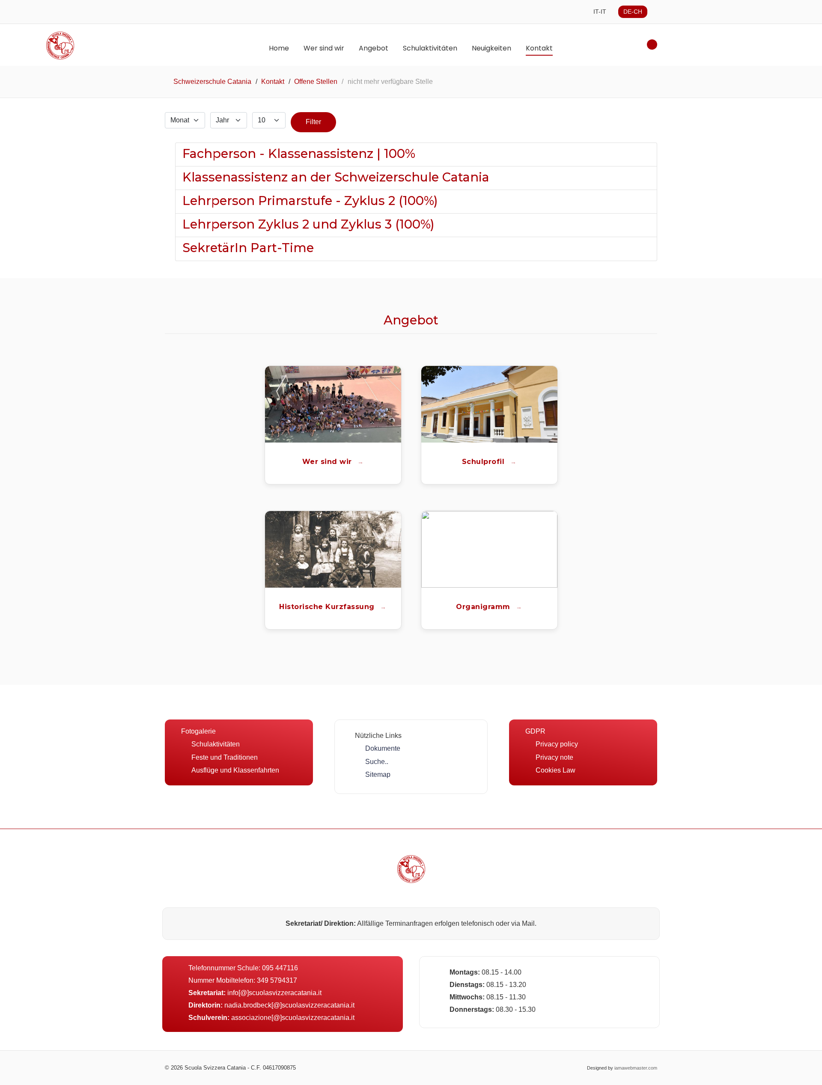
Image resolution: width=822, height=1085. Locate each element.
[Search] (652, 44)
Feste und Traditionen (224, 757)
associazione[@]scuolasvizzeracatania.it (292, 1017)
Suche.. (376, 761)
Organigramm (484, 607)
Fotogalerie (198, 731)
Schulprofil (484, 462)
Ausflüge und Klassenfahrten (235, 770)
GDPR (535, 731)
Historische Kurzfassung (328, 607)
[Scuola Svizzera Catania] (110, 45)
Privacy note (554, 757)
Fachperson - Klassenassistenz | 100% (298, 153)
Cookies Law (555, 770)
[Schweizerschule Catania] (411, 869)
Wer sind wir (328, 462)
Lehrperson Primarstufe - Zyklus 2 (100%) (310, 200)
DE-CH (632, 11)
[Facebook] (402, 1067)
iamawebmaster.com (635, 1067)
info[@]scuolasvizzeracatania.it (274, 992)
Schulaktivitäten (215, 744)
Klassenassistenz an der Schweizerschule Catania (335, 176)
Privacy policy (557, 744)
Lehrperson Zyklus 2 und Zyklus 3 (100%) (308, 224)
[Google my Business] (419, 1067)
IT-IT (599, 11)
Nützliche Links (378, 735)
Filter (313, 121)
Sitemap (377, 774)
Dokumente (382, 748)
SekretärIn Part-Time (248, 247)
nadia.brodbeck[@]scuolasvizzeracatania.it (289, 1005)
